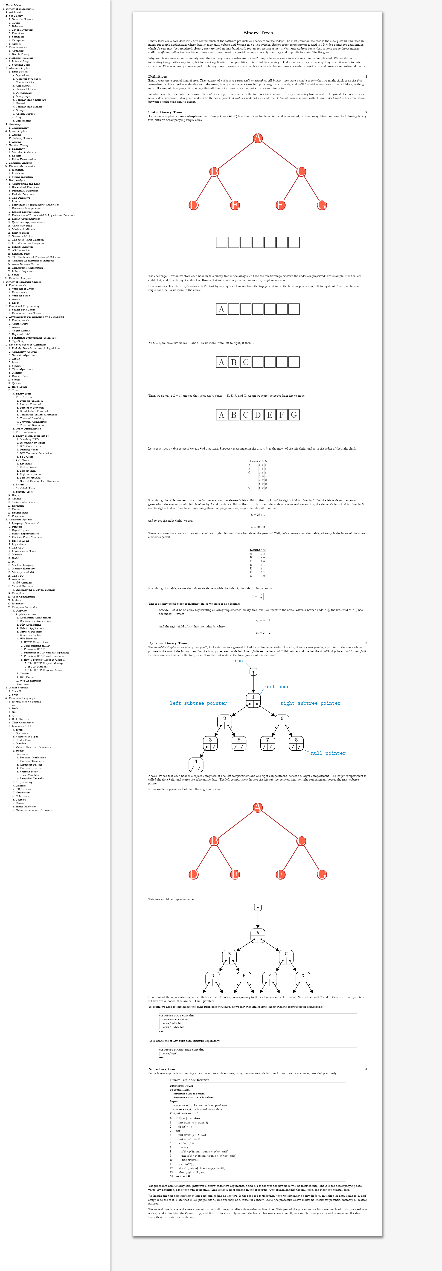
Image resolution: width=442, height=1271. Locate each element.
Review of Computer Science (23, 282)
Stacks (16, 379)
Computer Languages (22, 698)
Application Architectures (35, 617)
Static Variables (29, 775)
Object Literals (21, 330)
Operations (22, 75)
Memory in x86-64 (23, 572)
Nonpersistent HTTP (37, 645)
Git (14, 712)
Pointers (17, 526)
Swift (15, 694)
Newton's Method (23, 236)
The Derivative (21, 198)
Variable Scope (21, 295)
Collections (22, 796)
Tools (12, 705)
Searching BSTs (29, 439)
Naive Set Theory (22, 19)
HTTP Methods (38, 666)
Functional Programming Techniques (34, 338)
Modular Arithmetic (24, 152)
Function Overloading (33, 757)
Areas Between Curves (25, 264)
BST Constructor (30, 446)
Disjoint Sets (20, 376)
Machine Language (23, 565)
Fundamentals (17, 285)
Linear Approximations (26, 219)
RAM (15, 558)
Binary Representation (25, 533)
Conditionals (19, 292)
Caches (16, 509)
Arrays (16, 299)
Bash (15, 708)
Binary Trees (23, 393)
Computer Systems (20, 519)
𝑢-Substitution (21, 250)
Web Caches (27, 677)
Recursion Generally (32, 778)
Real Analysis (17, 180)
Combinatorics (18, 47)
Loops (15, 303)
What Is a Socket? (31, 635)
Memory (17, 554)
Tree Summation (26, 432)
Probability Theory (20, 138)
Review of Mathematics (20, 9)
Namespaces (23, 792)
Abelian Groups (25, 114)
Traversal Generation (32, 425)
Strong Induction (22, 177)
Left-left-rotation (30, 477)
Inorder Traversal (30, 404)
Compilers (18, 593)
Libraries (21, 785)
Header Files (23, 740)
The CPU (18, 575)
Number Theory (19, 145)
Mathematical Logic (21, 58)
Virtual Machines (22, 586)
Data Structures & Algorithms (27, 344)
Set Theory (16, 15)
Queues (16, 383)
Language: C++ (22, 726)
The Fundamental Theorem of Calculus (36, 257)
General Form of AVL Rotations (39, 481)
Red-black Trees (25, 488)
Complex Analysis (20, 278)
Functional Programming (24, 306)
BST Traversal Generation (36, 453)
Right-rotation (29, 467)
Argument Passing (31, 764)
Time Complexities (23, 722)
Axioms (16, 134)
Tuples (16, 23)
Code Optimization (23, 596)
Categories (18, 40)
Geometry (15, 124)
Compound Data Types (26, 313)
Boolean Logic (20, 541)
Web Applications (30, 680)
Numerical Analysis (20, 163)
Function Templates (32, 761)
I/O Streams (23, 789)
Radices (16, 155)
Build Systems (20, 719)
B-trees (20, 484)
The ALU (18, 547)
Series (15, 274)
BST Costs (26, 456)
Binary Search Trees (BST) (32, 436)
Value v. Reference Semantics (33, 747)
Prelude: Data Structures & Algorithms (36, 348)
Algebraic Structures (28, 79)
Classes (16, 44)
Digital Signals (20, 530)
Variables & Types (23, 288)
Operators (22, 733)
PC (14, 561)
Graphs (16, 498)
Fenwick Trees (24, 491)
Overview (21, 610)
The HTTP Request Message (45, 663)
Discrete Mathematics (22, 166)
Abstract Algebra (19, 68)
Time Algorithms (22, 369)
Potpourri (18, 516)
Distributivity (24, 93)
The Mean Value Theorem (28, 239)
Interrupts (18, 603)
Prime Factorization (24, 159)
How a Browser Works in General (44, 660)
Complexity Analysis (24, 352)
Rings (19, 117)
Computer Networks (24, 607)
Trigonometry (20, 128)
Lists (15, 362)
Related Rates (20, 233)
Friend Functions (26, 806)
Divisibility (18, 149)
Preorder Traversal (31, 401)
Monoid (20, 103)
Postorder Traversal (32, 407)
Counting (17, 50)
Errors (19, 729)
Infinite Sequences (23, 271)
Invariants (18, 173)
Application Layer (27, 614)
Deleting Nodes (29, 449)
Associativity (23, 85)
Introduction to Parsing (26, 701)
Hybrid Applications (32, 628)
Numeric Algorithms (24, 355)
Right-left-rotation (31, 474)
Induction (18, 169)
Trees (15, 390)
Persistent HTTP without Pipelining (46, 652)
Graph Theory (20, 54)
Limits (16, 201)
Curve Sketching (22, 225)
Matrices (17, 372)
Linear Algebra (18, 131)
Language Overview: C (25, 523)
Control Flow (20, 323)
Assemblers (19, 579)
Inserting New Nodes (32, 442)
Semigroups (23, 96)
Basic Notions (20, 71)
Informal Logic (21, 61)
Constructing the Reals (26, 184)
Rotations (26, 463)
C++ (15, 715)
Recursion (18, 506)
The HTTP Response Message (46, 670)
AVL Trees (22, 460)
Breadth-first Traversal (34, 411)
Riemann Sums (21, 253)
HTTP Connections (36, 642)
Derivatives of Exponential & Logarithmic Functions (44, 215)
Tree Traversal (24, 397)
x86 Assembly (24, 582)
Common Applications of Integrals (33, 260)
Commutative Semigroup (31, 100)
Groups (20, 110)
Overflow (21, 743)
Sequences (18, 36)
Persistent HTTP (34, 649)
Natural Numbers (22, 30)
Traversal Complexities (33, 422)
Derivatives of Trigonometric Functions (35, 204)
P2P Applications (30, 625)
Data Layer (22, 684)
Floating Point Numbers (27, 537)
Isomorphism (23, 120)
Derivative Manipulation (26, 208)
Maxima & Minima (23, 229)
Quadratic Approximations (28, 222)
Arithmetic (15, 12)
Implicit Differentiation (26, 212)
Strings (16, 366)
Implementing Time (24, 551)
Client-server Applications (35, 621)
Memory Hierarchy (23, 568)
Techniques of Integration (27, 268)
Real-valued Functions (25, 187)
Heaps (15, 495)
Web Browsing (28, 638)
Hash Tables (19, 387)
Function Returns (30, 768)
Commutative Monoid (29, 106)
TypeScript (19, 341)
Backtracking (20, 512)
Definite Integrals (22, 247)
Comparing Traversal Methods (38, 414)
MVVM (16, 691)
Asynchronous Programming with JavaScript (36, 317)
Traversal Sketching (32, 418)
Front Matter (14, 5)
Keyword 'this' (21, 334)
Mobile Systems (18, 687)
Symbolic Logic (21, 65)
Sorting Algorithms (23, 502)
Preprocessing (24, 782)
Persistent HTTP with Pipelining (44, 656)
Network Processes (31, 631)
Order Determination (28, 428)
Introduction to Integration (28, 243)
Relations (17, 26)
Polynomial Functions (25, 190)
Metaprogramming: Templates (34, 810)
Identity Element (26, 89)
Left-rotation (28, 471)
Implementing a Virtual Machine (35, 590)
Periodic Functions (23, 194)
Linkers (16, 600)
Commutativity (25, 82)
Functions (18, 33)
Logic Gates (19, 544)
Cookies (24, 673)
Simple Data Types (23, 309)
